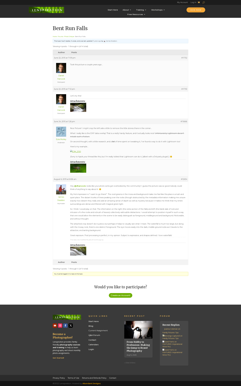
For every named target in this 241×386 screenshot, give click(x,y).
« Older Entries (129, 363)
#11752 (184, 58)
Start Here (113, 10)
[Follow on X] (71, 325)
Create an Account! (120, 295)
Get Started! (58, 358)
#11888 (184, 121)
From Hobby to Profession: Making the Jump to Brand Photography (138, 346)
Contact (92, 340)
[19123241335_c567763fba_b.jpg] (128, 168)
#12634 (184, 179)
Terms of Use (73, 378)
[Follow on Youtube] (55, 325)
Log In (193, 3)
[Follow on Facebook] (65, 325)
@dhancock (80, 186)
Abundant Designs (91, 383)
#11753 (184, 89)
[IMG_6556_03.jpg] (128, 107)
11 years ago (97, 41)
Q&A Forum (94, 335)
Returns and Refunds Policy (94, 378)
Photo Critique (69, 36)
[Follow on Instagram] (60, 325)
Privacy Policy (59, 378)
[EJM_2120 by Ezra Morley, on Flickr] (75, 151)
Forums (60, 36)
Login (91, 349)
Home (55, 36)
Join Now (195, 10)
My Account (182, 3)
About (126, 10)
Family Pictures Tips (170, 332)
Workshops (157, 10)
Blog (90, 326)
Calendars (93, 344)
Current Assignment (98, 330)
